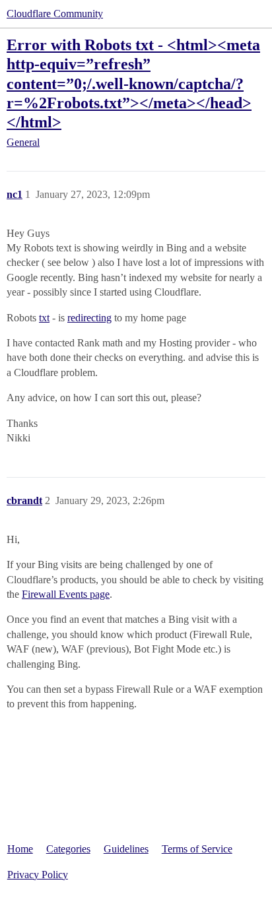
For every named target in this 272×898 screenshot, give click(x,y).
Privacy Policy (37, 874)
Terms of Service (197, 848)
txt (44, 317)
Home (20, 848)
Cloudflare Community (55, 13)
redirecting (89, 317)
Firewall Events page (66, 594)
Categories (68, 848)
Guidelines (126, 848)
